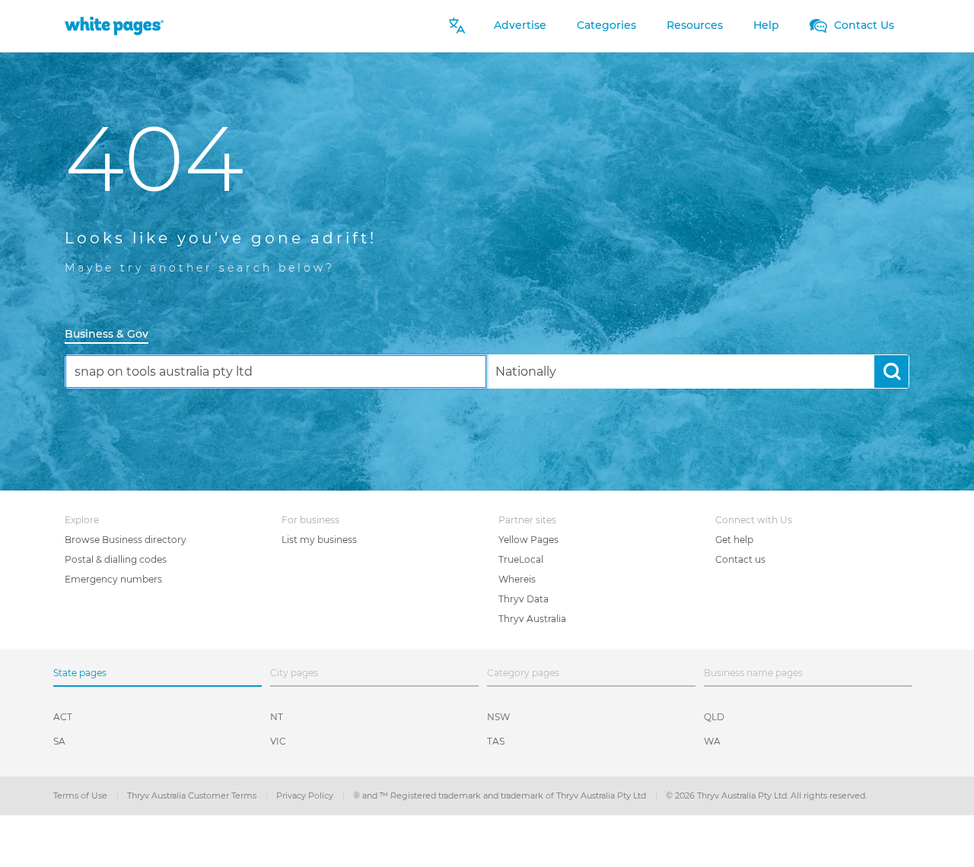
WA (712, 741)
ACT (62, 716)
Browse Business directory (125, 539)
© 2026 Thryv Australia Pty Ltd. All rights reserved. (766, 795)
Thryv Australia (532, 618)
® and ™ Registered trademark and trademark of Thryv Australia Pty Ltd (500, 795)
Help (766, 25)
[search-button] (891, 371)
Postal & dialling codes (116, 559)
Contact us (740, 559)
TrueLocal (520, 559)
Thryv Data (523, 599)
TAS (496, 741)
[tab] (113, 335)
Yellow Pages (528, 539)
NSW (498, 716)
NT (276, 716)
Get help (734, 539)
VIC (278, 741)
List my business (319, 539)
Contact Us (862, 25)
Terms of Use (81, 795)
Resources (695, 25)
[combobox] (275, 371)
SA (59, 741)
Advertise (520, 25)
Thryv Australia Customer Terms (193, 795)
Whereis (517, 579)
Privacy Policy (306, 795)
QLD (714, 716)
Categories (606, 25)
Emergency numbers (113, 579)
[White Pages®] (114, 25)
